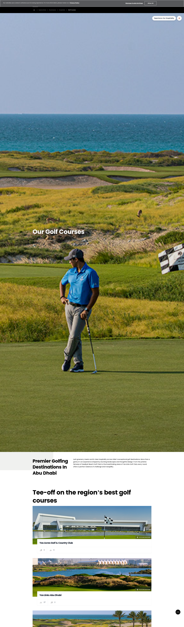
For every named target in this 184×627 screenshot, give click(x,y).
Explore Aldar (42, 10)
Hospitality (62, 10)
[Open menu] (179, 18)
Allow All (150, 3)
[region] (92, 3)
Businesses (52, 10)
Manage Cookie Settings (134, 3)
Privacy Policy (74, 3)
